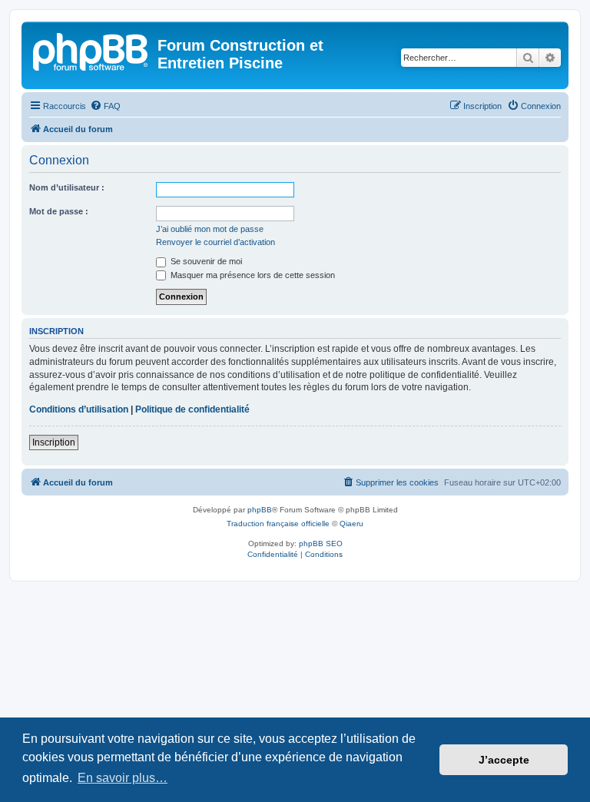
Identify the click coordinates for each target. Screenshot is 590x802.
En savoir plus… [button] (122, 777)
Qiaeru (351, 523)
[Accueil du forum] (91, 50)
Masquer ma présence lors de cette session (251, 275)
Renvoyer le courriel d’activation (215, 242)
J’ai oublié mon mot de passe (210, 229)
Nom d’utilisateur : (66, 187)
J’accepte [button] (504, 760)
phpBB (259, 509)
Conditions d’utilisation (78, 409)
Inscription (53, 442)
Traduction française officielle (278, 523)
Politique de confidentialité (192, 409)
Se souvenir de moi (205, 261)
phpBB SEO (321, 543)
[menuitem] (105, 106)
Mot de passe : (58, 211)
